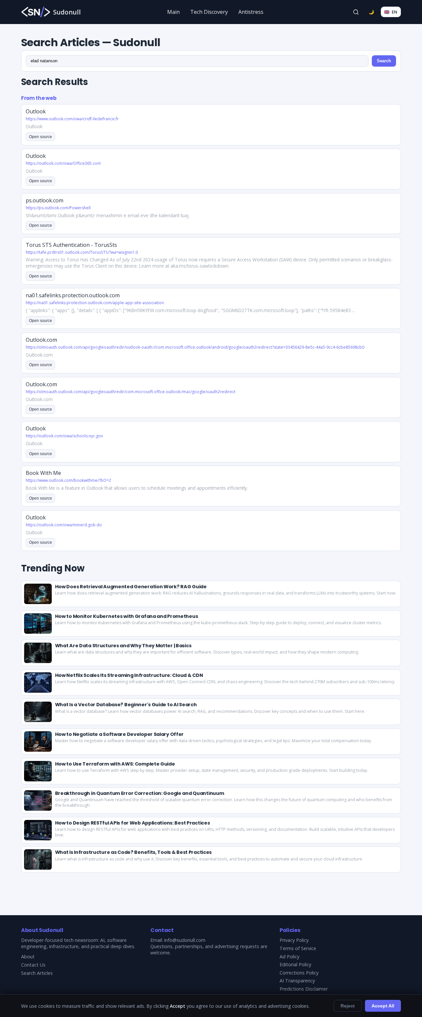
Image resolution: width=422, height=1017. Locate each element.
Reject (348, 1005)
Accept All (383, 1005)
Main (173, 11)
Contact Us (33, 965)
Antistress (250, 11)
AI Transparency (297, 980)
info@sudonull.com (184, 940)
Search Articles (37, 973)
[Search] (356, 12)
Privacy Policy (294, 940)
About (28, 956)
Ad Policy (289, 956)
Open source (40, 136)
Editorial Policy (295, 964)
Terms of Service (298, 948)
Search (384, 60)
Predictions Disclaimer (304, 989)
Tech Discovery (209, 11)
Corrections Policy (299, 973)
